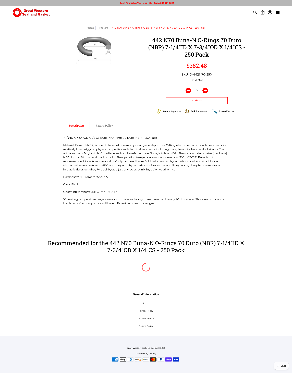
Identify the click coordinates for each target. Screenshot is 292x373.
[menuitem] (255, 12)
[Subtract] (188, 90)
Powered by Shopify (146, 353)
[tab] (76, 125)
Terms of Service (146, 318)
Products (103, 27)
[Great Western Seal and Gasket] (31, 12)
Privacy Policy (146, 310)
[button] (255, 12)
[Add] (205, 90)
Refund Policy (146, 326)
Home (90, 27)
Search (145, 303)
